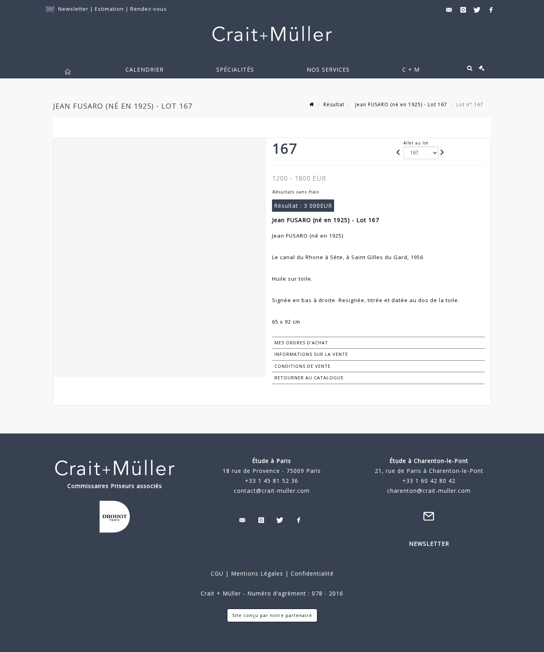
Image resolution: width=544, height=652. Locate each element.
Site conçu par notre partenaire (272, 615)
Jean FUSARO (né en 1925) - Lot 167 (400, 104)
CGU (217, 573)
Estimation (110, 8)
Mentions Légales (257, 573)
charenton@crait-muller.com (429, 490)
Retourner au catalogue (309, 378)
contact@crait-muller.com (272, 490)
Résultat (333, 104)
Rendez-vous (148, 8)
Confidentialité (311, 573)
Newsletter (73, 8)
